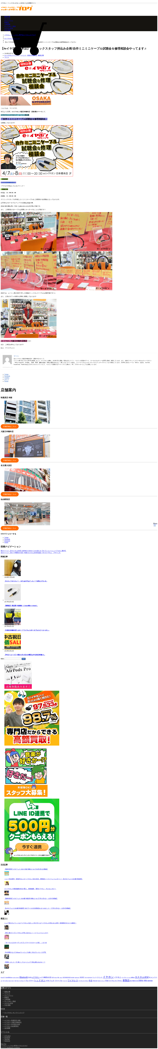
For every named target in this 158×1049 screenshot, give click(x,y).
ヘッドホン (40, 980)
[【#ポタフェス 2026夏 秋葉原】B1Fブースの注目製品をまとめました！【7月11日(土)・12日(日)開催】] (6, 912)
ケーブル (5, 980)
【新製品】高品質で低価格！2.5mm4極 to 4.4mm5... (21, 605)
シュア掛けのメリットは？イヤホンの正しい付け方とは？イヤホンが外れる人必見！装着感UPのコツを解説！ (40, 923)
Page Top (3, 1044)
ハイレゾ (22, 981)
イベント (7, 18)
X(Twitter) (7, 1036)
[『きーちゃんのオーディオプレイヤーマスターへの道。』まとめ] (6, 947)
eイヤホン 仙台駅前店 (11, 1026)
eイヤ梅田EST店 (45, 977)
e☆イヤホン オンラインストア (14, 1012)
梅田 (131, 980)
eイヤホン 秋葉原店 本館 (12, 1020)
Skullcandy (77, 977)
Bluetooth (23, 977)
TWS (86, 977)
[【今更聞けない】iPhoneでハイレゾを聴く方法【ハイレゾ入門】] (6, 956)
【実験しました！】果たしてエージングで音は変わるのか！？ (24, 962)
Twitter (6, 537)
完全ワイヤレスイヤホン (113, 981)
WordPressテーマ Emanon (13, 1047)
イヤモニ (117, 977)
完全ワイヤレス (101, 980)
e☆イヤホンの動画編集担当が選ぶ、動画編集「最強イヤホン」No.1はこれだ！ (30, 889)
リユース (65, 980)
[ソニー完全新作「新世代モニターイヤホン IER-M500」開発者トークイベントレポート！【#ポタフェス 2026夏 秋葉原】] (6, 883)
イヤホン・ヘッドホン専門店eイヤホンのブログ (14, 1045)
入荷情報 (7, 24)
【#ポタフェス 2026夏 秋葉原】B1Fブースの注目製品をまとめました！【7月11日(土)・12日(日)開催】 (37, 908)
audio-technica (16, 977)
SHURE (72, 977)
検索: (2, 659)
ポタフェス (50, 981)
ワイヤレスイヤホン (83, 980)
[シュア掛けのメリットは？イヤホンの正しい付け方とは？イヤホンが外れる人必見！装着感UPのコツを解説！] (6, 927)
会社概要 (7, 1028)
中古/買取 (7, 30)
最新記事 (7, 16)
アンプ (94, 977)
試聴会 (141, 981)
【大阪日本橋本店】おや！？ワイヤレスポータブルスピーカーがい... (26, 630)
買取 (145, 981)
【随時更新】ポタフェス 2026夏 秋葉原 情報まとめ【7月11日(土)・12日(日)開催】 (31, 898)
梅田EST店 (135, 980)
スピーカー (11, 980)
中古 (90, 980)
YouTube (7, 1039)
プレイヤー (29, 981)
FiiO (53, 977)
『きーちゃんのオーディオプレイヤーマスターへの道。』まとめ (25, 942)
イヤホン (108, 976)
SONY (82, 977)
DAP (29, 977)
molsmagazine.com (8, 367)
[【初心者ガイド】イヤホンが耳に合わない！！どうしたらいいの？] (6, 937)
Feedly (6, 542)
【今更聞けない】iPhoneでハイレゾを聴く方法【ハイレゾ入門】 (25, 952)
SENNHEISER (67, 977)
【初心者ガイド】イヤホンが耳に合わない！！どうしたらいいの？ (26, 933)
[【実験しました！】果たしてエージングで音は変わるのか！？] (6, 966)
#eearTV (3, 977)
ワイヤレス (73, 980)
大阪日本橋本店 (32, 55)
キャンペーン (8, 20)
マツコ (6, 57)
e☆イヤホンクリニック (12, 55)
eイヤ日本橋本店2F (8, 182)
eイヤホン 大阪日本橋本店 (12, 1022)
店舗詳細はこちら (9, 426)
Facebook (7, 539)
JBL (58, 977)
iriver (55, 977)
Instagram (7, 541)
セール (17, 980)
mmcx (61, 977)
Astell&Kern (9, 977)
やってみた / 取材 (10, 26)
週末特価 (150, 980)
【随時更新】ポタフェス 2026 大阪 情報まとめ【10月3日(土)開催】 (26, 869)
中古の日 (95, 980)
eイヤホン (36, 977)
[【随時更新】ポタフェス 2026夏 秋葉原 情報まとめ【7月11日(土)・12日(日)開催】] (6, 902)
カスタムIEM (8, 28)
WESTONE (89, 977)
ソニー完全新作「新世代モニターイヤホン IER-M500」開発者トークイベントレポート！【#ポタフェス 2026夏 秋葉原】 (43, 879)
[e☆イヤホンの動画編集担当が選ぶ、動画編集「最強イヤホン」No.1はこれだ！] (6, 893)
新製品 (6, 22)
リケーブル (58, 981)
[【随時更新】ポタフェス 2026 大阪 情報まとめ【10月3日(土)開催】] (6, 873)
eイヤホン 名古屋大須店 (12, 1024)
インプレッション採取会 (128, 977)
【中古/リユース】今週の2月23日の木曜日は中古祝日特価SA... (24, 654)
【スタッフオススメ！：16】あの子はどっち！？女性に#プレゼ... (25, 581)
